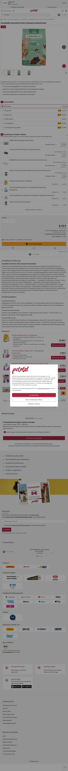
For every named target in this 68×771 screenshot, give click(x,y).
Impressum (37, 403)
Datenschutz (31, 403)
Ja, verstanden (34, 395)
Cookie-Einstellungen (43, 388)
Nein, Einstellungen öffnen (34, 400)
